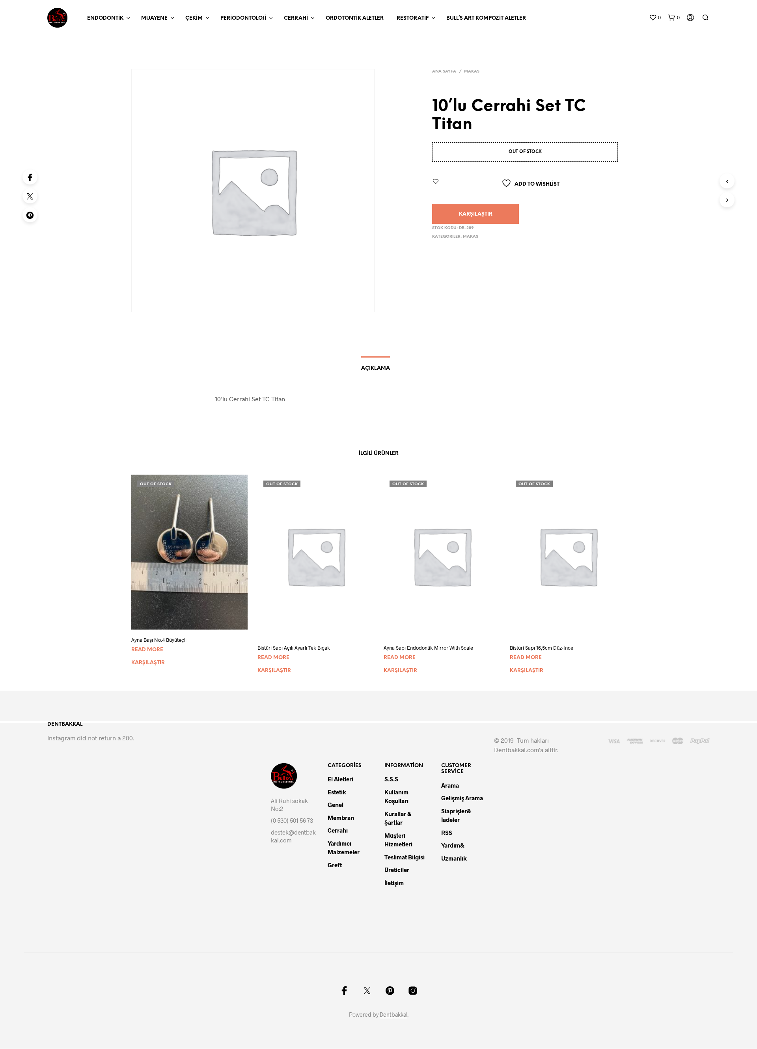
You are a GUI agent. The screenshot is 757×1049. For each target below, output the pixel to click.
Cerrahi (296, 18)
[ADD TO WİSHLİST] (197, 624)
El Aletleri (340, 779)
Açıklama (375, 368)
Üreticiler (396, 869)
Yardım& (453, 845)
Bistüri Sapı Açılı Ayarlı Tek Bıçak (293, 648)
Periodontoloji (243, 18)
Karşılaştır (475, 214)
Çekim (194, 18)
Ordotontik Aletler (355, 18)
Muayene (154, 18)
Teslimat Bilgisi (404, 857)
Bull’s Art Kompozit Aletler (486, 18)
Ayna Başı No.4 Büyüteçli (158, 640)
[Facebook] (29, 177)
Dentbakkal (393, 1015)
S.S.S (391, 779)
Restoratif (413, 18)
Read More (147, 649)
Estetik (337, 792)
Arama (450, 785)
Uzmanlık (454, 858)
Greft (335, 864)
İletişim (394, 882)
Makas (471, 71)
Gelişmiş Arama (462, 797)
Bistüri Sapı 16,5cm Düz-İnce (541, 648)
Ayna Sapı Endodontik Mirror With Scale (428, 648)
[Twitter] (29, 195)
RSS (446, 832)
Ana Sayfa (444, 71)
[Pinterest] (29, 214)
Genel (335, 804)
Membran (341, 817)
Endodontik (105, 18)
